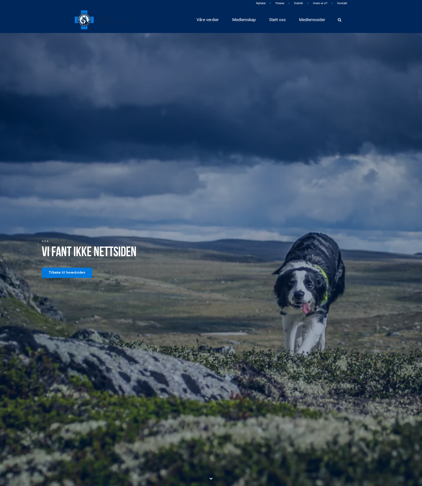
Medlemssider (312, 19)
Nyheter (260, 3)
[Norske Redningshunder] (104, 20)
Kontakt (342, 3)
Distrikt (298, 3)
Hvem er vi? (319, 3)
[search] (339, 20)
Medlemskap (244, 19)
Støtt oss (277, 19)
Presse (279, 3)
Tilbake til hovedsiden (67, 272)
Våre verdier (207, 19)
